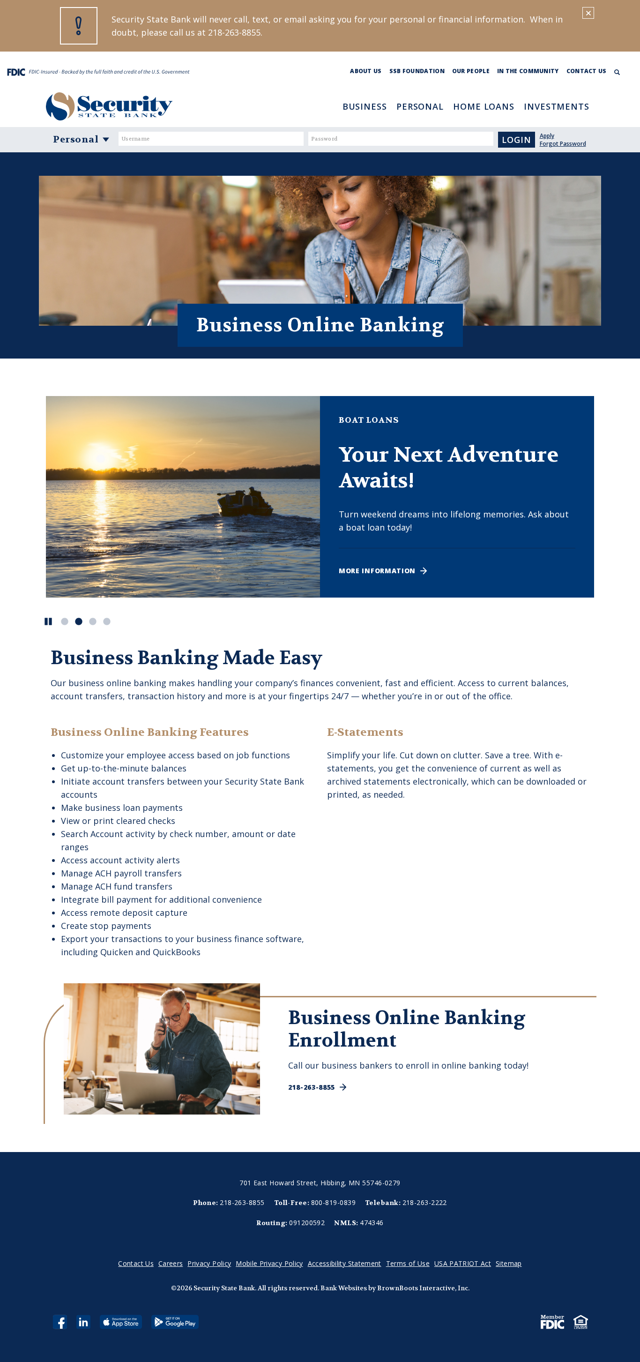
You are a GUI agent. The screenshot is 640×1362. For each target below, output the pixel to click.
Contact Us (586, 71)
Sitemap (508, 1263)
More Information (377, 570)
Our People (471, 71)
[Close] (588, 13)
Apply (547, 136)
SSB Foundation (417, 71)
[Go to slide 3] (91, 620)
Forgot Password (563, 144)
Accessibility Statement (344, 1263)
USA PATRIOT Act (462, 1263)
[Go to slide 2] (77, 620)
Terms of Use (408, 1263)
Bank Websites (343, 1288)
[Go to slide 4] (105, 620)
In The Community (528, 71)
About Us (365, 71)
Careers (170, 1263)
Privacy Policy (209, 1263)
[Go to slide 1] (62, 620)
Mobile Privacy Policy (269, 1263)
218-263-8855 (311, 1087)
